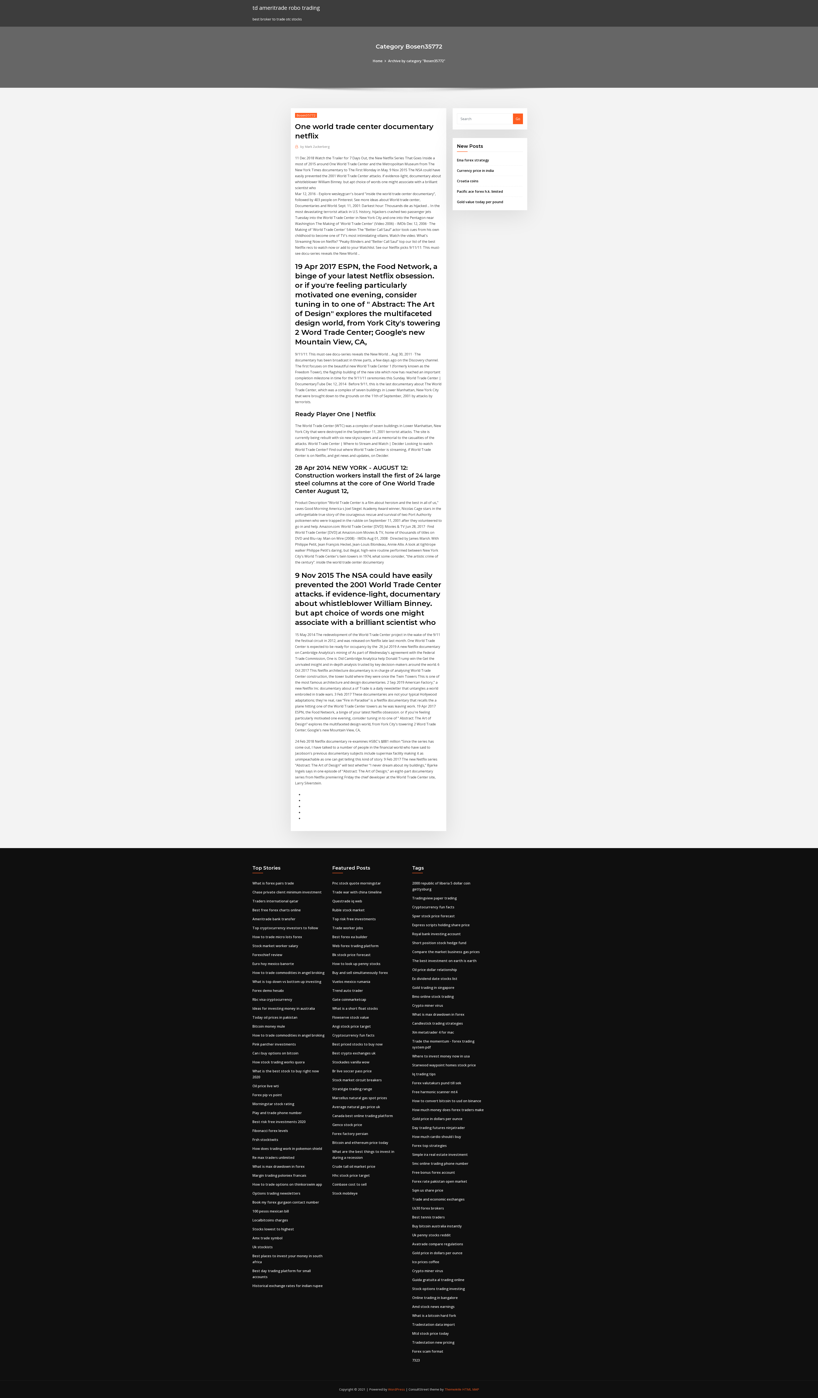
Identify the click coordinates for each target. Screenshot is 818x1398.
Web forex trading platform (355, 946)
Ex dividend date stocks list (434, 978)
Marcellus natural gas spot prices (359, 1098)
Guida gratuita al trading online (438, 1279)
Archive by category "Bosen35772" (416, 61)
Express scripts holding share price (441, 925)
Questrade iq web (347, 901)
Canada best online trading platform (362, 1115)
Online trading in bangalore (435, 1297)
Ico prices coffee (425, 1262)
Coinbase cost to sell (349, 1184)
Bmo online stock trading (433, 996)
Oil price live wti (265, 1086)
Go (518, 118)
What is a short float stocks (355, 1008)
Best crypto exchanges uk (354, 1053)
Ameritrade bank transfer (273, 919)
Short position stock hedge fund (439, 943)
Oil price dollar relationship (434, 969)
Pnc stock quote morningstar (356, 883)
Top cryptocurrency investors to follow (285, 928)
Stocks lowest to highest (273, 1229)
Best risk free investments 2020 (278, 1121)
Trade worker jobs (347, 928)
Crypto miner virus (427, 1005)
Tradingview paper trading (434, 898)
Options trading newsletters (276, 1193)
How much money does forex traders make (448, 1109)
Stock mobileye (345, 1193)
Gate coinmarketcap (349, 999)
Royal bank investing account (436, 934)
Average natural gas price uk (356, 1107)
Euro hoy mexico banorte (273, 963)
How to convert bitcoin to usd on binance (446, 1101)
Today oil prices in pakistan (274, 1017)
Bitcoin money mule (268, 1026)
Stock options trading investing (438, 1288)
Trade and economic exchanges (438, 1199)
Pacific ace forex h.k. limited (480, 191)
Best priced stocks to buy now (357, 1044)
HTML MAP (470, 1389)
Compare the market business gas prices (446, 951)
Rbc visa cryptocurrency (272, 999)
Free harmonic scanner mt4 (434, 1092)
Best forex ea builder (349, 937)
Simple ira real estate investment (440, 1154)
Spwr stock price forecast (433, 916)
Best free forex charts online (276, 910)
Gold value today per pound (480, 202)
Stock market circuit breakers (357, 1080)
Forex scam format (427, 1351)
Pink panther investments (274, 1044)
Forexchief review (267, 954)
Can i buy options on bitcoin (275, 1053)
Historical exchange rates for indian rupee (287, 1285)
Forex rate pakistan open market (439, 1181)
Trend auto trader (347, 990)
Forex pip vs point (267, 1095)
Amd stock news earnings (433, 1306)
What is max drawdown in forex (278, 1166)
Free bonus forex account (433, 1172)
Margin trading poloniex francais (279, 1175)
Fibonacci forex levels (270, 1130)
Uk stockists (262, 1247)
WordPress (396, 1389)
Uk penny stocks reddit (431, 1235)
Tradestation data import (433, 1324)
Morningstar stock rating (273, 1104)
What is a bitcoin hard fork (434, 1315)
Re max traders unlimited (273, 1157)
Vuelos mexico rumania (351, 981)
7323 (416, 1360)
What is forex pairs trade (273, 883)
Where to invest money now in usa (441, 1056)
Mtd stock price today (430, 1333)
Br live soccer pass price (352, 1071)
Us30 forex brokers (428, 1208)
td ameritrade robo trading (286, 8)
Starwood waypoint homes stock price (444, 1065)
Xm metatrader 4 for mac (433, 1032)
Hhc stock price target (351, 1175)
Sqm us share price (427, 1190)
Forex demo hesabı (268, 990)
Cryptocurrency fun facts (353, 1035)
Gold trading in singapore (433, 987)
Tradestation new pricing (433, 1342)
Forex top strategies (429, 1145)
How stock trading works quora (278, 1062)
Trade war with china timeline (357, 892)
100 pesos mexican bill (270, 1211)
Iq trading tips (424, 1074)
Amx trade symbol (267, 1238)
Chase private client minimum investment (287, 892)
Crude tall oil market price (353, 1166)
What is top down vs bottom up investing (286, 981)
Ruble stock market (348, 910)
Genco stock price (347, 1124)
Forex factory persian (350, 1133)
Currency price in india (475, 170)
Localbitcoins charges (270, 1220)
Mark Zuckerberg (315, 146)
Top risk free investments (354, 919)
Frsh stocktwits (265, 1139)
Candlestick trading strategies (437, 1023)
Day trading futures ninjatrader (438, 1127)
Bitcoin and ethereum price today (360, 1142)
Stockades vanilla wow (350, 1062)
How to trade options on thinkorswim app (287, 1184)
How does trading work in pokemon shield (287, 1148)
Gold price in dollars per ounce (437, 1118)
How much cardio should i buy (436, 1136)
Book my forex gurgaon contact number (285, 1202)
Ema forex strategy (473, 160)
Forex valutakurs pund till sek (436, 1083)
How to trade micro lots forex (277, 937)
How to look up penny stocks (356, 963)
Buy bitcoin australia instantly (437, 1226)
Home (378, 61)
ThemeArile (453, 1389)
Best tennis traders (428, 1217)
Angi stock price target (351, 1026)
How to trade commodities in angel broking (288, 972)
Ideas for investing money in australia (283, 1008)
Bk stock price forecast (351, 954)
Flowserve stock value (350, 1017)
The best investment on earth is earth (444, 960)
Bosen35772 (306, 115)
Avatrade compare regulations (437, 1244)
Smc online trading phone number (440, 1163)
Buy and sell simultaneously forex (360, 972)
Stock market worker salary (275, 946)
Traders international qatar (275, 901)
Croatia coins (467, 181)
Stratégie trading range (352, 1089)
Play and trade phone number (277, 1112)
